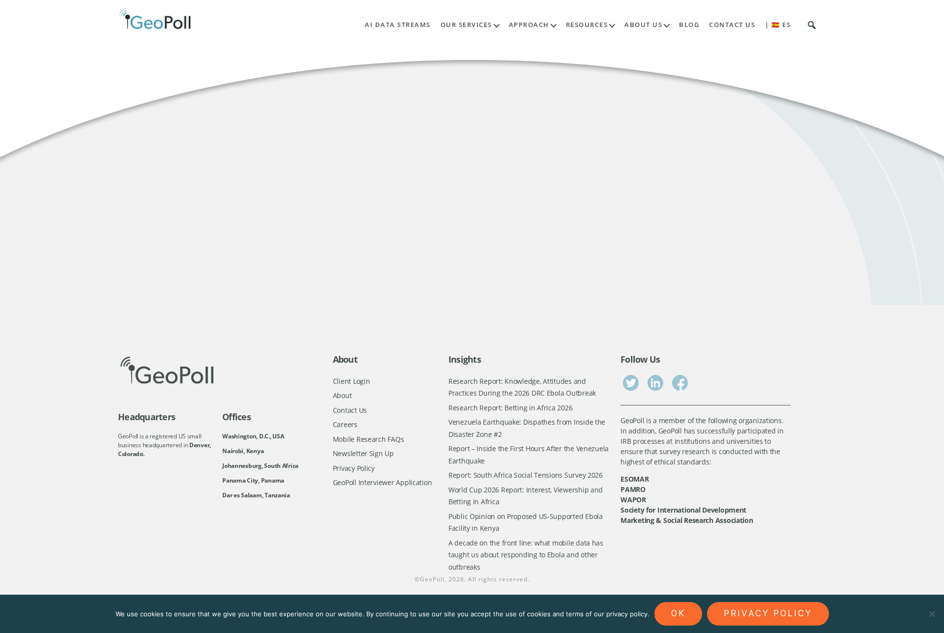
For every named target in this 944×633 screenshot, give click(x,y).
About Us (643, 25)
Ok (678, 613)
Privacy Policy (354, 468)
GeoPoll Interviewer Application (382, 482)
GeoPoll (432, 579)
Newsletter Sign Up (363, 453)
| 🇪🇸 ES (778, 25)
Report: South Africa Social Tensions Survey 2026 (525, 475)
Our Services (466, 25)
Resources (587, 25)
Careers (345, 424)
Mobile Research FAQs (368, 439)
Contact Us (732, 25)
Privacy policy (768, 613)
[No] (932, 614)
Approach (529, 25)
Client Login (351, 381)
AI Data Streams (398, 25)
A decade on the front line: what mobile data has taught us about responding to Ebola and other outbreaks (525, 555)
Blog (689, 25)
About (342, 395)
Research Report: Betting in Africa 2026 (510, 407)
